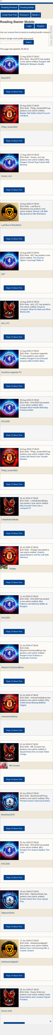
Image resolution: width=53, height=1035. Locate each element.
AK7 (3, 274)
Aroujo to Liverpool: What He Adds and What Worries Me (35, 309)
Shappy (12, 569)
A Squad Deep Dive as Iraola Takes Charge (34, 751)
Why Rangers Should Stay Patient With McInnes (35, 162)
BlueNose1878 (8, 815)
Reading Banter (27, 7)
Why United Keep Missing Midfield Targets (34, 702)
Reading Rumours (9, 7)
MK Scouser (14, 766)
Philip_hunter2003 (9, 127)
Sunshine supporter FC (11, 372)
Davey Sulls (6, 1011)
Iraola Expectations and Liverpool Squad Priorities (35, 997)
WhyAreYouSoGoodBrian (12, 667)
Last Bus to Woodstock (11, 225)
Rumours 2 (24, 15)
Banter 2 (36, 15)
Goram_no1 (6, 176)
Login (29, 26)
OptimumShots (7, 913)
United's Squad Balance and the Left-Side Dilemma (34, 554)
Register (40, 26)
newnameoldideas (9, 716)
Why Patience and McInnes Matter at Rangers (33, 603)
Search (3, 38)
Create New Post (9, 15)
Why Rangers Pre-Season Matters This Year (35, 849)
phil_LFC (5, 323)
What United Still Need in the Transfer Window (35, 456)
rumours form (13, 32)
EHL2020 (5, 421)
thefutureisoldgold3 (9, 962)
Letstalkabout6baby (9, 519)
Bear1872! (5, 78)
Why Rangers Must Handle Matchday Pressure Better (34, 407)
